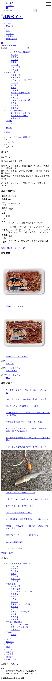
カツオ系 (14, 95)
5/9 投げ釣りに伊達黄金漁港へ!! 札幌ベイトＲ (27, 519)
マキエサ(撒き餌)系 (14, 111)
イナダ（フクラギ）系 (20, 100)
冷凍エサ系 (10, 72)
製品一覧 (10, 26)
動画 (8, 31)
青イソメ (10, 364)
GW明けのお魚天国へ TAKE (19, 513)
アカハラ (14, 98)
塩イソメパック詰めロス (16, 548)
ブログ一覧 (6, 553)
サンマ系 (14, 90)
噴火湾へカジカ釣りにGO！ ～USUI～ (23, 406)
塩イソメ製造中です (14, 542)
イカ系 (13, 88)
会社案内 (10, 3)
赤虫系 (13, 62)
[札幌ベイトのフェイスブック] (7, 8)
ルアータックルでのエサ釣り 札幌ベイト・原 (26, 447)
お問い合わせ (11, 39)
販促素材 (10, 36)
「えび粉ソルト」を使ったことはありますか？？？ (28, 499)
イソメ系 (14, 55)
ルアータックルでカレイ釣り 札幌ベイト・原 (26, 399)
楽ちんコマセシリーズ (20, 113)
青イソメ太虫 (11, 371)
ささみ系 (14, 105)
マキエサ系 (15, 118)
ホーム (9, 23)
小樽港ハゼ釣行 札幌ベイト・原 (20, 493)
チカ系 (13, 103)
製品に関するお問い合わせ (12, 248)
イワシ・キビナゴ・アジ (21, 80)
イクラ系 (14, 70)
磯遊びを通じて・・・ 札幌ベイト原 (22, 535)
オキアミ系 (15, 77)
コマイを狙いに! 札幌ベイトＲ (19, 506)
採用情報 (10, 6)
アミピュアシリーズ (19, 116)
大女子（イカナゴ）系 (20, 93)
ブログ (9, 28)
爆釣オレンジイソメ (14, 306)
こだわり (10, 34)
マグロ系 (14, 83)
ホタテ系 (14, 57)
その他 (9, 121)
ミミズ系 (14, 65)
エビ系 (13, 85)
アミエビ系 (15, 75)
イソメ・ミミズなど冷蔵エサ (18, 52)
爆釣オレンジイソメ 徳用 (17, 357)
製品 (8, 132)
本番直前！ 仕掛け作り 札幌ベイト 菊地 (24, 422)
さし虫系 (14, 60)
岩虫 (8, 378)
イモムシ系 (15, 67)
